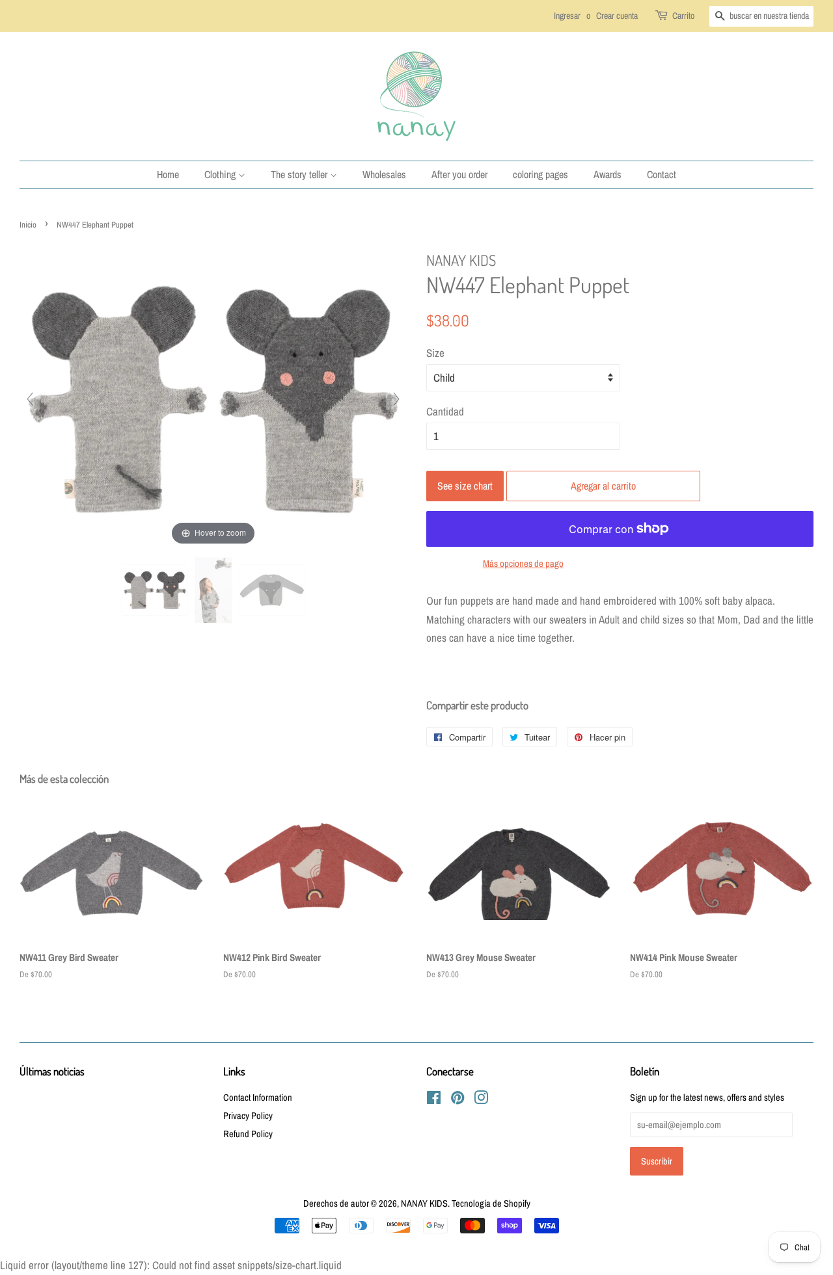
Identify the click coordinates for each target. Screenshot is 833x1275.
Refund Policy (248, 1133)
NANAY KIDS (424, 1203)
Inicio (28, 224)
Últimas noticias (52, 1071)
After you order (459, 174)
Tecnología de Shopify (491, 1203)
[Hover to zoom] (213, 397)
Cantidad (445, 411)
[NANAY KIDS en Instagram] (481, 1100)
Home (168, 174)
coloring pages (540, 174)
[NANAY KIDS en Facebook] (433, 1100)
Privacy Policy (248, 1115)
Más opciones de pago (523, 563)
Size (435, 352)
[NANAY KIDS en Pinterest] (457, 1100)
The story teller (300, 174)
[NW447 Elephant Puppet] (154, 590)
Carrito (683, 15)
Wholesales (384, 174)
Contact (661, 174)
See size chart (465, 486)
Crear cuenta (617, 15)
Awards (607, 174)
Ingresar (567, 15)
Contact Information (257, 1097)
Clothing (221, 174)
